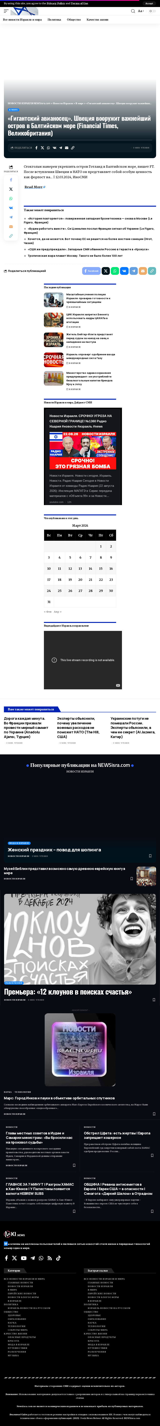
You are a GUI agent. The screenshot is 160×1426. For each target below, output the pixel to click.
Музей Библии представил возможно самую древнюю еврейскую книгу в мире (64, 870)
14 (90, 569)
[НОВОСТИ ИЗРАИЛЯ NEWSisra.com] (24, 11)
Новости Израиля (18, 856)
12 (70, 569)
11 (59, 569)
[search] (133, 11)
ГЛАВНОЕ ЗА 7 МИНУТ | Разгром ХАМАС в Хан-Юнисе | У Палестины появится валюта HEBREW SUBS (40, 1189)
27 (80, 591)
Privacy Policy (56, 3)
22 (101, 580)
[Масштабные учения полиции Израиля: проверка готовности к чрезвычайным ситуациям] (53, 300)
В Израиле (75, 307)
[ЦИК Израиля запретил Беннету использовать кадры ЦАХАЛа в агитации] (53, 320)
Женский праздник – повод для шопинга (54, 849)
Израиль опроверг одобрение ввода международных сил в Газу (90, 356)
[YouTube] (24, 1258)
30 (111, 591)
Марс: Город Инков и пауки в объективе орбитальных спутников (59, 1098)
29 (101, 591)
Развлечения (13, 983)
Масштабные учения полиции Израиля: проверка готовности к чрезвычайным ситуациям (88, 298)
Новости (12, 1127)
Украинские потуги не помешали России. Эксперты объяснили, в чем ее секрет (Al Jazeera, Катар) (133, 727)
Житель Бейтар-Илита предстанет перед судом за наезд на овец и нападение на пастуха (89, 338)
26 (70, 591)
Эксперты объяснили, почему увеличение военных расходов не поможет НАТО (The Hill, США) (78, 727)
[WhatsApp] (41, 1258)
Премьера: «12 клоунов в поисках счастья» (68, 991)
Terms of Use (79, 3)
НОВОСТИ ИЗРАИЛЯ (80, 771)
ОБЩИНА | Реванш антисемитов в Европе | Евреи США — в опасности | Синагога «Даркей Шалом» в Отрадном (118, 1189)
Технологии (23, 1092)
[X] (14, 1258)
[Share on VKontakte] (54, 148)
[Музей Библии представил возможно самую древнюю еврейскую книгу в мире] (146, 876)
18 (59, 580)
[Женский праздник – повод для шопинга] (80, 820)
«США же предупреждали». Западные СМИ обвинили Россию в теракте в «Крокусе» (88, 249)
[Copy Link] (72, 148)
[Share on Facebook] (36, 148)
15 (100, 569)
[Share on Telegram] (60, 148)
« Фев (48, 611)
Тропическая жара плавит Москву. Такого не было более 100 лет (75, 256)
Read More (34, 187)
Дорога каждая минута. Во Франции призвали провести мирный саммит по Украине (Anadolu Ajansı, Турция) (26, 727)
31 (49, 602)
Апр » (57, 611)
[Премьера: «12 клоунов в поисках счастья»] (80, 939)
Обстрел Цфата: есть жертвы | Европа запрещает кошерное (117, 1135)
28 (90, 591)
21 (90, 580)
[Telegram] (32, 1258)
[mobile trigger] (7, 11)
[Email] (66, 148)
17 (49, 580)
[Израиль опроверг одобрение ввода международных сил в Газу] (53, 360)
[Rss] (49, 1258)
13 (80, 569)
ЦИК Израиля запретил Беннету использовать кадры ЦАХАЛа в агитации (87, 318)
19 (70, 580)
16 (111, 569)
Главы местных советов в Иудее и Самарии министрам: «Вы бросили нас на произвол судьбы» (39, 1138)
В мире (13, 109)
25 (59, 591)
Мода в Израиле (19, 843)
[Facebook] (6, 1258)
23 (111, 580)
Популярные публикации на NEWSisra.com (80, 765)
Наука (8, 1092)
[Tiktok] (58, 1258)
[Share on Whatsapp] (48, 148)
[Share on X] (42, 148)
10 (49, 569)
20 (80, 580)
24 (49, 591)
